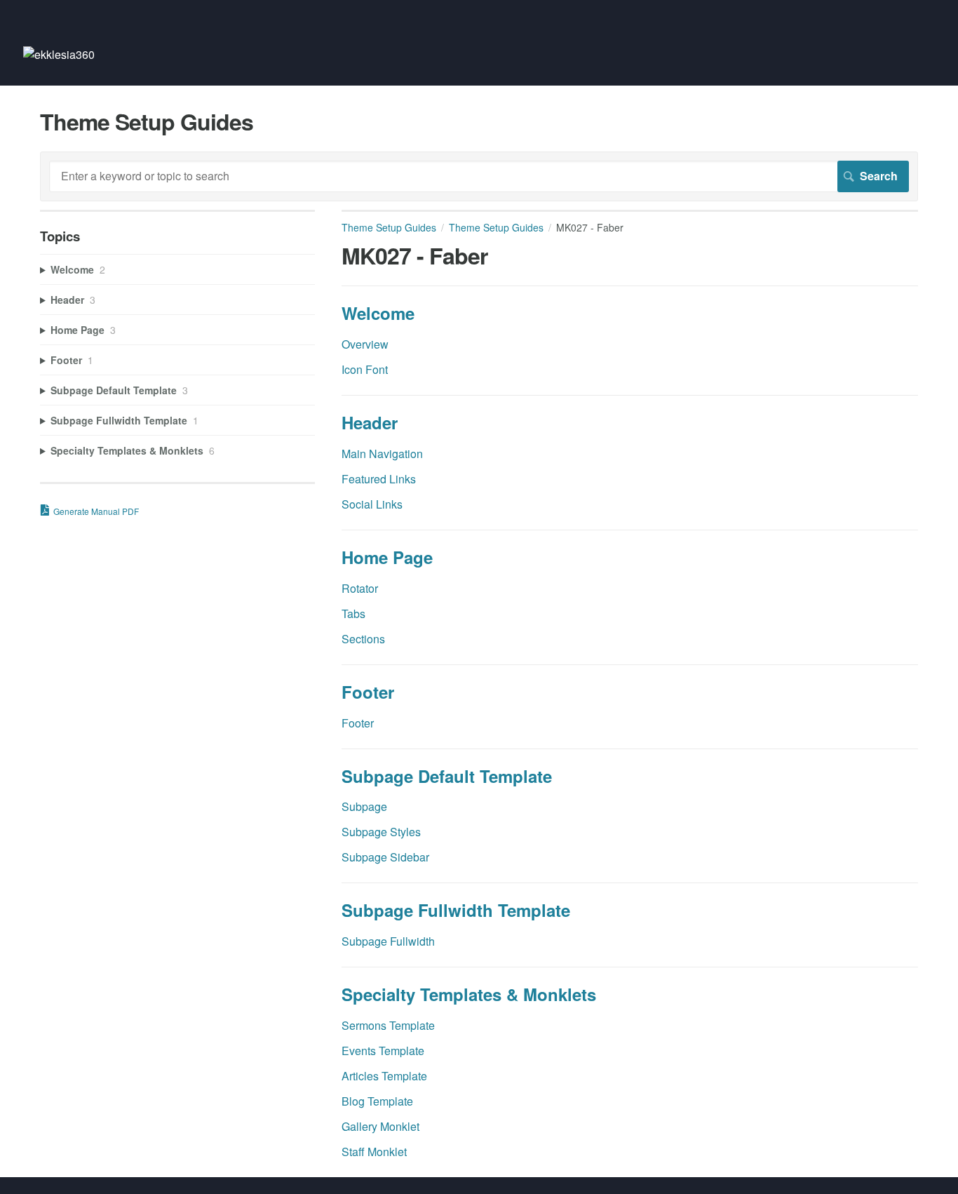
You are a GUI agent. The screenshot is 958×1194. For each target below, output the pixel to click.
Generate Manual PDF (96, 511)
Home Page (387, 557)
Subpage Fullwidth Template (456, 910)
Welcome (378, 313)
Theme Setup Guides (389, 227)
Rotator (360, 588)
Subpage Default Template (447, 776)
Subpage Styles (381, 832)
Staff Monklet (374, 1151)
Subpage (364, 806)
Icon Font (365, 369)
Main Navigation (382, 453)
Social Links (372, 504)
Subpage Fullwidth (388, 941)
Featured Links (379, 479)
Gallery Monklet (380, 1126)
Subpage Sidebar (385, 857)
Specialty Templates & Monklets (469, 994)
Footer (368, 692)
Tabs (353, 613)
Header (370, 422)
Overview (365, 344)
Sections (363, 639)
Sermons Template (388, 1025)
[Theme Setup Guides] (59, 54)
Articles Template (384, 1076)
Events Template (383, 1050)
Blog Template (377, 1101)
